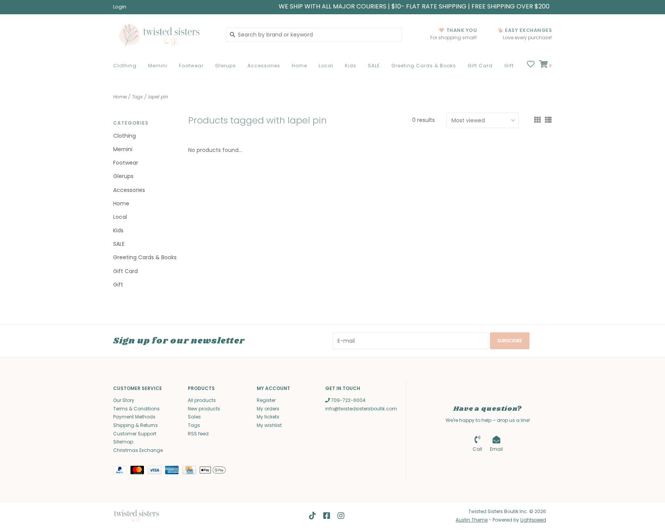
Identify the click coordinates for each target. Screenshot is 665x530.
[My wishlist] (531, 65)
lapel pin (158, 96)
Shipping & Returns (135, 425)
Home (299, 65)
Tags (137, 96)
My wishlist (269, 425)
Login (119, 6)
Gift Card (480, 65)
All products (202, 400)
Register (266, 400)
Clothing (125, 65)
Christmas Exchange (138, 450)
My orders (268, 408)
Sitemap (123, 441)
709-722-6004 (348, 400)
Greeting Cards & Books (423, 65)
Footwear (191, 65)
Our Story (123, 400)
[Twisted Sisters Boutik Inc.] (163, 34)
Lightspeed (533, 520)
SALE (374, 65)
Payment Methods (134, 416)
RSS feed (198, 433)
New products (204, 408)
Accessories (263, 65)
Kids (350, 65)
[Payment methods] (121, 471)
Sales (194, 416)
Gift (509, 65)
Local (326, 65)
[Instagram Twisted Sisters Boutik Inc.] (341, 516)
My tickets (268, 416)
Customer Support (134, 433)
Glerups (225, 65)
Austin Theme (472, 520)
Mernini (157, 65)
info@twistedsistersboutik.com (361, 408)
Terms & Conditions (136, 408)
